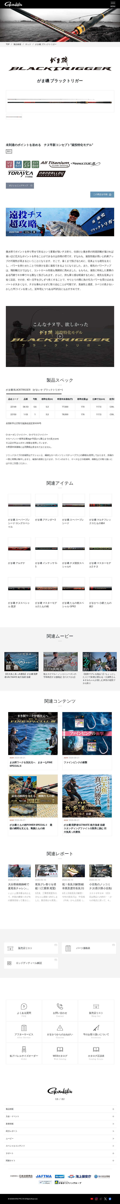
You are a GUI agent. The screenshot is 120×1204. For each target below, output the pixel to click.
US (56, 1099)
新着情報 (9, 1124)
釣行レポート (11, 1131)
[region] (60, 405)
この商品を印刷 (100, 194)
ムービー (9, 1139)
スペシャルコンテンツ (15, 1146)
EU (63, 1099)
